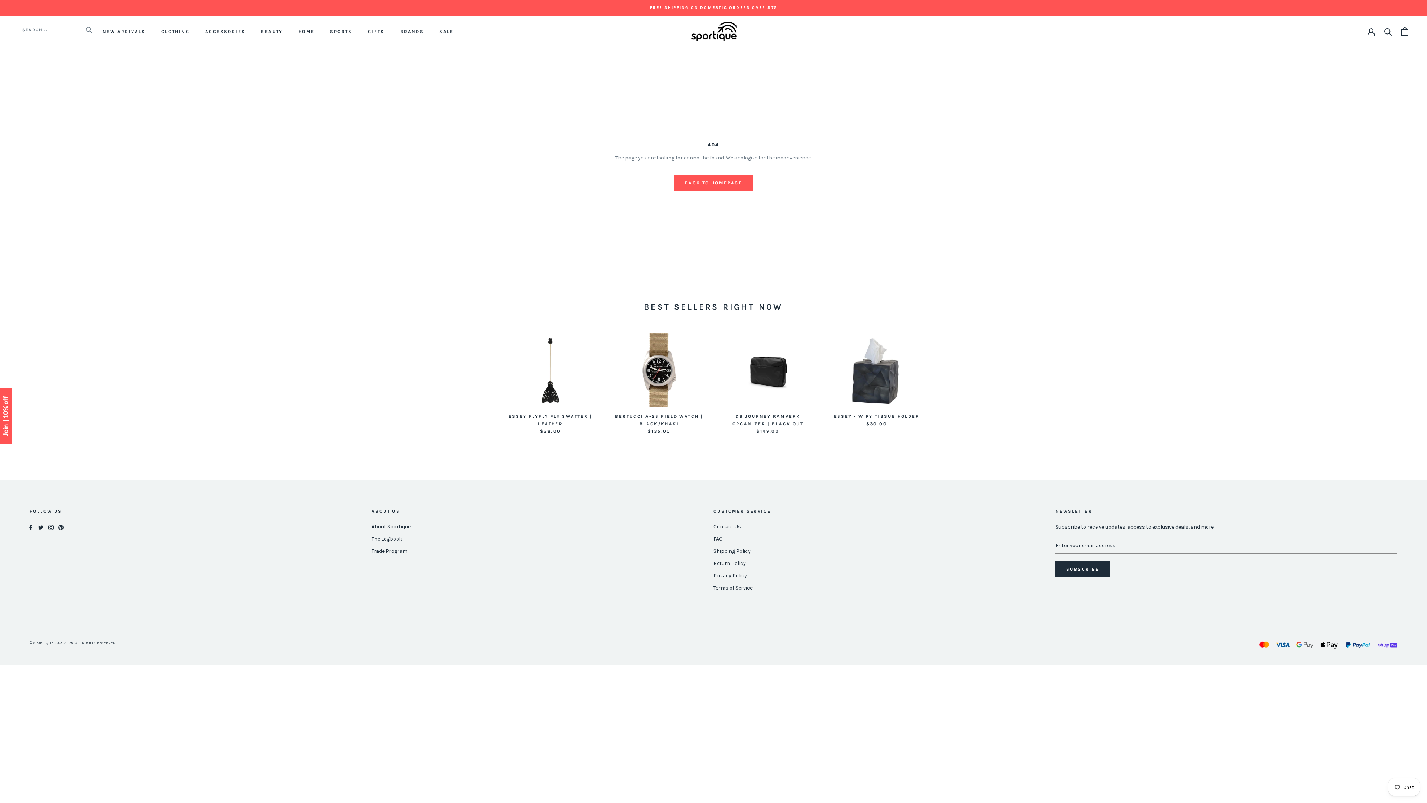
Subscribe (1082, 569)
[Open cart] (1404, 31)
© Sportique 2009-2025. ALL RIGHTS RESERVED (73, 643)
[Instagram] (51, 527)
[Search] (1388, 31)
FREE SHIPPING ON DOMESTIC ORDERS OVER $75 (713, 7)
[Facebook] (30, 527)
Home (306, 31)
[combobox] (54, 30)
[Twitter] (40, 527)
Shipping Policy (732, 551)
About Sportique (391, 526)
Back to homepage (713, 183)
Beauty (271, 31)
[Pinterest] (61, 527)
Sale (446, 31)
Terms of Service (733, 588)
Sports (341, 31)
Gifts (376, 31)
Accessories (225, 31)
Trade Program (389, 551)
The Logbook (387, 539)
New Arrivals (124, 31)
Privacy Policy (730, 576)
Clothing (175, 31)
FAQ (718, 539)
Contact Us (727, 526)
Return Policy (730, 563)
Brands (412, 31)
